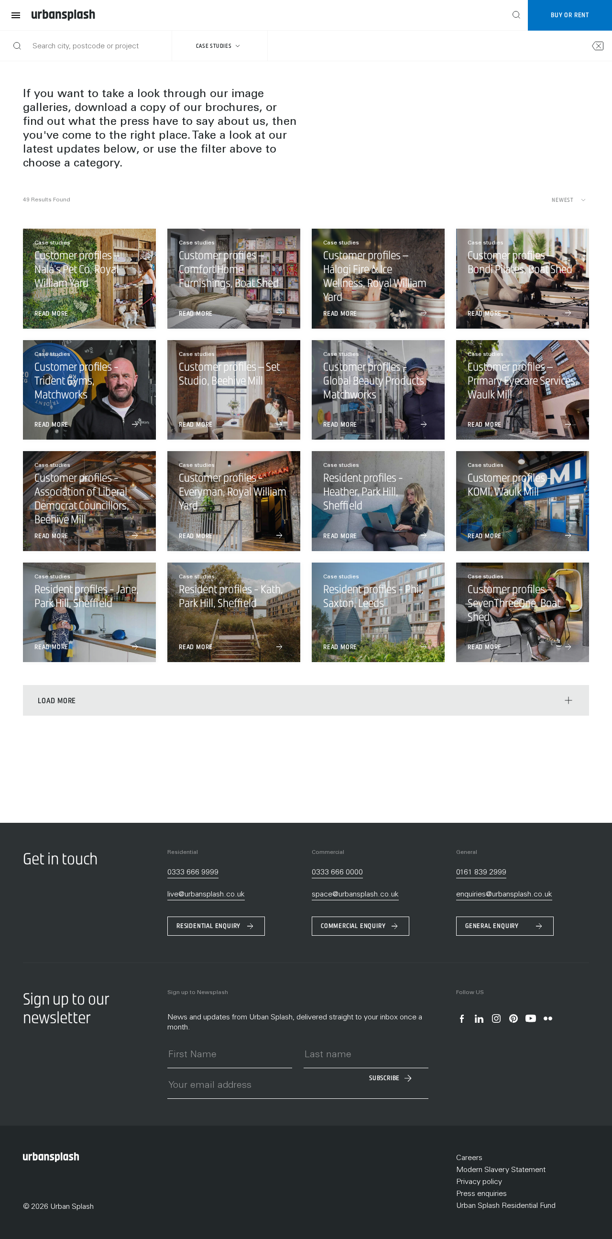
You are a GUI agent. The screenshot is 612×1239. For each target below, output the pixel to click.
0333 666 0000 (337, 872)
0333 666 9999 (193, 872)
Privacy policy (479, 1182)
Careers (469, 1158)
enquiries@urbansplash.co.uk (504, 894)
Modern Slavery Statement (501, 1170)
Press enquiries (481, 1194)
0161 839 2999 (481, 872)
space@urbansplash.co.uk (355, 894)
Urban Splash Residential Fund (506, 1206)
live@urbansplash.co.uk (206, 894)
